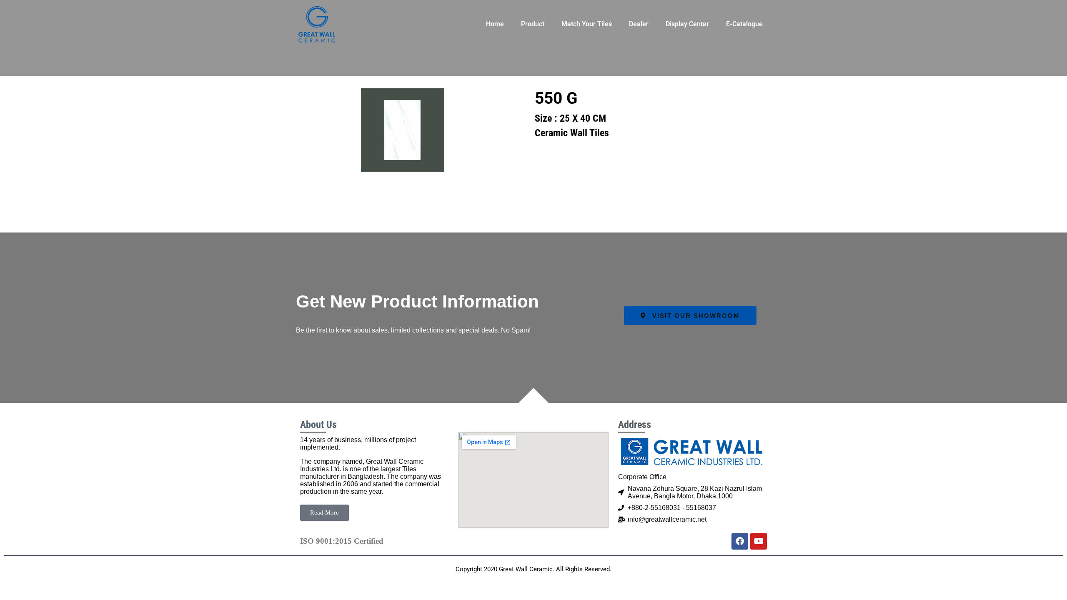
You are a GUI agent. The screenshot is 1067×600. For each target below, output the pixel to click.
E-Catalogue (744, 24)
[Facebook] (739, 541)
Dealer (639, 24)
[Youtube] (758, 541)
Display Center (687, 24)
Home (495, 24)
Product (532, 24)
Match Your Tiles (586, 24)
